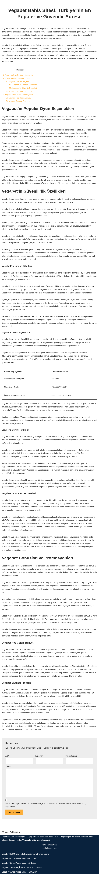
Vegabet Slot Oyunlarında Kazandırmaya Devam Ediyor (25, 854)
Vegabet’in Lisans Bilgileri (17, 81)
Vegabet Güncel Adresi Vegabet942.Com (19, 863)
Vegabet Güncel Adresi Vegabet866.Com (19, 872)
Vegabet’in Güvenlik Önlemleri (23, 88)
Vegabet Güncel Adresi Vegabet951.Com (19, 858)
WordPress (52, 845)
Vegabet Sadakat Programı (18, 101)
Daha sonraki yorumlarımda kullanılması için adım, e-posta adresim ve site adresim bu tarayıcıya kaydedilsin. (46, 805)
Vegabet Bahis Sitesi (11, 832)
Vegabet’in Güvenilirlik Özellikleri (16, 78)
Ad (7, 756)
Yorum (8, 767)
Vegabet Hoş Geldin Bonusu (18, 98)
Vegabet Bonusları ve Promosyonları (18, 95)
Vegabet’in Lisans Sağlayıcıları (23, 85)
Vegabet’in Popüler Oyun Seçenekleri (18, 75)
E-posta (39, 756)
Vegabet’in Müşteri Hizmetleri (19, 91)
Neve (44, 845)
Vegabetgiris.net (67, 837)
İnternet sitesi (71, 756)
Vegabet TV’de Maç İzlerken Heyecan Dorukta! (22, 867)
